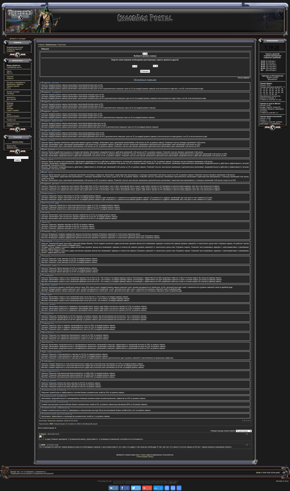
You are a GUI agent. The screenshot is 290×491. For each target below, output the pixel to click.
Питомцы (10, 93)
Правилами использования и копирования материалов (32, 473)
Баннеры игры (12, 148)
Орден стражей (12, 110)
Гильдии (9, 105)
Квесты (9, 73)
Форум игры (11, 146)
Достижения (11, 99)
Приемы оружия (12, 86)
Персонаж (62, 45)
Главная (41, 45)
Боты (8, 88)
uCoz (287, 481)
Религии (9, 108)
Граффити (10, 51)
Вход (150, 456)
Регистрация (142, 456)
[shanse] (42, 439)
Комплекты (10, 97)
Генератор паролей (13, 49)
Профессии (11, 120)
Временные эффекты (14, 84)
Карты (8, 71)
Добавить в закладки (18, 39)
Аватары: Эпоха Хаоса (169, 481)
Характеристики (12, 124)
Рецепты (9, 78)
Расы (8, 114)
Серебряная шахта (13, 67)
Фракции (9, 103)
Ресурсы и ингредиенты (15, 82)
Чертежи (9, 77)
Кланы (9, 107)
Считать (145, 71)
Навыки (9, 125)
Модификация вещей (14, 47)
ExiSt (66, 421)
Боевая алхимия (12, 92)
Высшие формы (12, 116)
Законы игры (17, 142)
